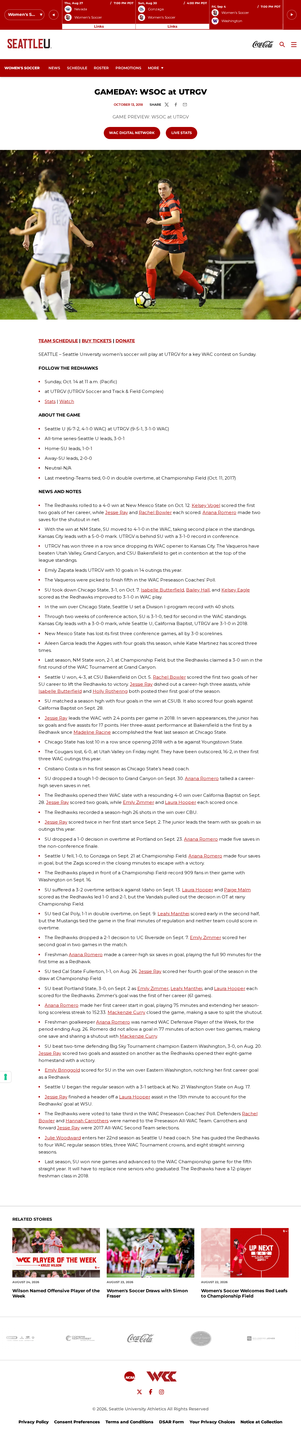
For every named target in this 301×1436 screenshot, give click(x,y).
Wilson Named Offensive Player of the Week (56, 1293)
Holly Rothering (110, 691)
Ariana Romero (219, 512)
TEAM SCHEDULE (58, 340)
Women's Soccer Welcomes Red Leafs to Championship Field (244, 1293)
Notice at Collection (261, 1422)
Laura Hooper (180, 802)
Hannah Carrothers (87, 1120)
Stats (50, 401)
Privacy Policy (34, 1422)
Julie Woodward (63, 1138)
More (153, 68)
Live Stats (184, 132)
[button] (53, 15)
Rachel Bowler (155, 512)
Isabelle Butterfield (162, 590)
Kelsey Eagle (235, 590)
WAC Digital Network (134, 132)
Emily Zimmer (138, 802)
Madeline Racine (92, 732)
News (54, 68)
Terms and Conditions (129, 1422)
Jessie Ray (116, 512)
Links (99, 26)
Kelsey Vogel (206, 505)
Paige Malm (237, 890)
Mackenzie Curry (126, 1012)
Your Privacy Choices (212, 1422)
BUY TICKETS (97, 340)
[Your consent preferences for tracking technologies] (5, 1077)
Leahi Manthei (173, 913)
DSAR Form (171, 1422)
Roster (101, 68)
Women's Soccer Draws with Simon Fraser (147, 1293)
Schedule (77, 68)
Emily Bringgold (62, 1070)
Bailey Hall (198, 590)
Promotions (128, 68)
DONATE (125, 340)
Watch (66, 401)
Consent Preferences (77, 1422)
